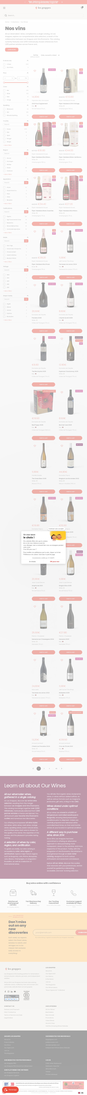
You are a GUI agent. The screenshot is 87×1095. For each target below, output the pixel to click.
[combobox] (80, 1093)
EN (82, 1093)
